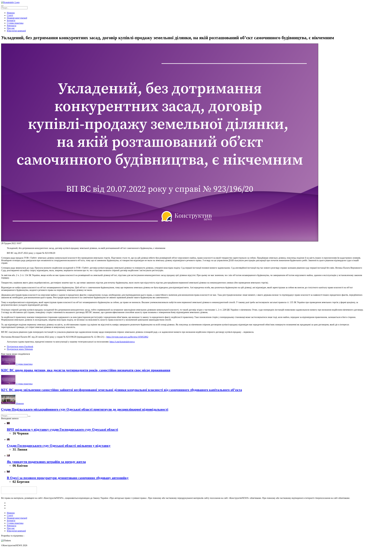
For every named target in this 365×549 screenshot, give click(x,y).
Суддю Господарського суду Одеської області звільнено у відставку (58, 445)
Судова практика (24, 364)
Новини (20, 403)
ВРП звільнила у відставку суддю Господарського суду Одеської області (62, 429)
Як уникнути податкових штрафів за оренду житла (46, 462)
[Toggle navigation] (2, 5)
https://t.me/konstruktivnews (122, 341)
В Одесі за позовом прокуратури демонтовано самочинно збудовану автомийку (68, 478)
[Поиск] (29, 416)
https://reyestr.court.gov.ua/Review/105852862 (127, 337)
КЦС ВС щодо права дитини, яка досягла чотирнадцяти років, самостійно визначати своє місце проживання (85, 370)
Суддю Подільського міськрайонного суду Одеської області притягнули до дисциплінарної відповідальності (84, 409)
